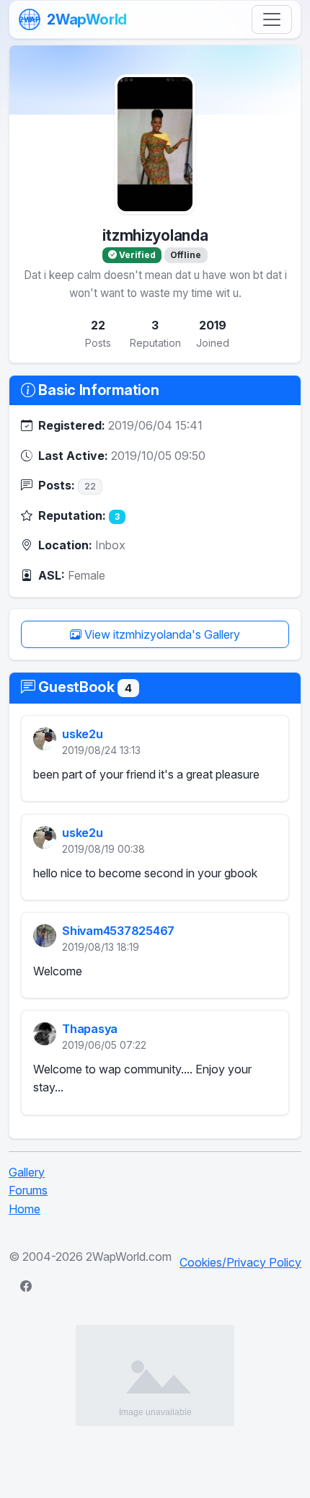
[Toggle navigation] (272, 19)
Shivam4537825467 (118, 930)
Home (24, 1209)
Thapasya (90, 1029)
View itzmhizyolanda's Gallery (160, 634)
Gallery (27, 1172)
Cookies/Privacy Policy (240, 1262)
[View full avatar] (155, 144)
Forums (28, 1190)
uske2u (82, 734)
